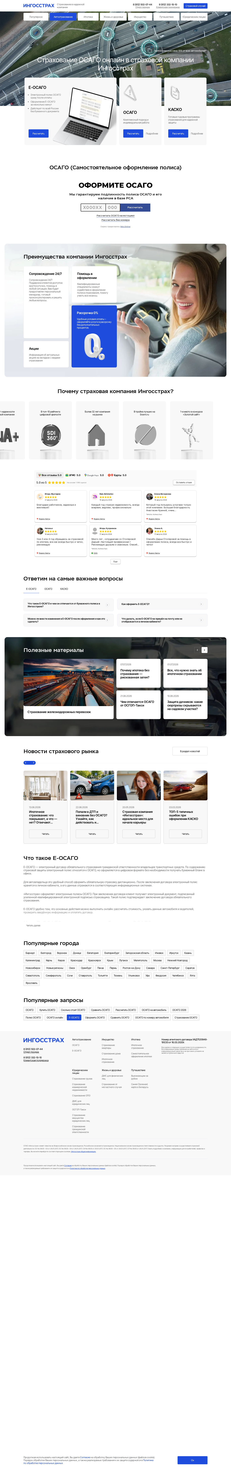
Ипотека (88, 16)
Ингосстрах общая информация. (83, 1151)
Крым (110, 960)
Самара (150, 967)
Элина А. (158, 528)
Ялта (192, 975)
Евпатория (92, 952)
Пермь (113, 967)
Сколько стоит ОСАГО (73, 1009)
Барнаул (30, 952)
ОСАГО (29, 1009)
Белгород (46, 952)
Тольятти (103, 975)
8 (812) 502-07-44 (142, 4)
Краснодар (76, 960)
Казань (188, 952)
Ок (192, 1460)
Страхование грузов (82, 1078)
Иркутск (173, 952)
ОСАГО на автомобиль (154, 1009)
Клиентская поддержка (168, 7)
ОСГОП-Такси (79, 1109)
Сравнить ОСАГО (100, 1009)
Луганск (123, 960)
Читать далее (33, 925)
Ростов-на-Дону (131, 967)
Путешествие (166, 16)
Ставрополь (85, 975)
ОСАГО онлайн (55, 1017)
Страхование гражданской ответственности (80, 1129)
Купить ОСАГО (47, 1009)
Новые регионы (54, 967)
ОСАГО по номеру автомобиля (152, 1017)
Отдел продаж (142, 7)
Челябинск (178, 975)
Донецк (77, 952)
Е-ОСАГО (74, 1017)
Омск (72, 967)
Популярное (35, 16)
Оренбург (86, 967)
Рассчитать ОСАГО (126, 1009)
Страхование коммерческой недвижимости (79, 1087)
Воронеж (62, 952)
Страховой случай (195, 6)
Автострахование (63, 16)
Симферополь (53, 975)
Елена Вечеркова (162, 494)
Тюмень (118, 975)
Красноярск (94, 960)
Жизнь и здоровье (113, 16)
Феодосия (161, 975)
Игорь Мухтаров (52, 494)
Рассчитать (38, 133)
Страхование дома (111, 1053)
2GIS (95, 553)
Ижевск (159, 952)
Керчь (49, 960)
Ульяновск (134, 975)
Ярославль (31, 982)
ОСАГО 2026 (179, 1009)
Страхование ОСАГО (186, 1017)
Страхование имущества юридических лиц (81, 1118)
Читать (45, 833)
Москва (157, 960)
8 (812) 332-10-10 (168, 4)
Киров (61, 960)
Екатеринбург (112, 952)
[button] (197, 650)
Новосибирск (33, 967)
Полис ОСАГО (33, 1017)
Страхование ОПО (81, 1095)
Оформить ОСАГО (95, 1017)
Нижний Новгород (177, 960)
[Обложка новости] (45, 785)
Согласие (68, 1165)
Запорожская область (137, 952)
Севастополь (33, 975)
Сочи (70, 975)
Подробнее (152, 133)
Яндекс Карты (44, 519)
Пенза (100, 967)
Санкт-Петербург (170, 967)
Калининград (33, 960)
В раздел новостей (190, 751)
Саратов (190, 967)
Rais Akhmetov (106, 494)
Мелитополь (140, 960)
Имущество (140, 16)
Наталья (49, 528)
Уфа (147, 975)
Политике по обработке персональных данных (87, 1168)
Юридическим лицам (194, 16)
